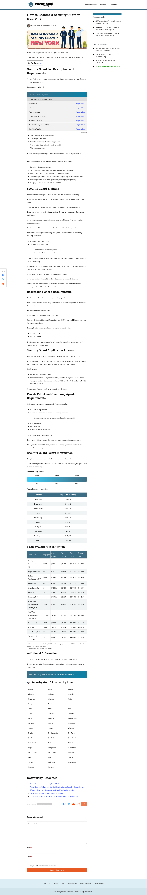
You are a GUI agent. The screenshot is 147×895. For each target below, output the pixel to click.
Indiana (50, 709)
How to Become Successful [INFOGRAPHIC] (104, 55)
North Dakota (32, 743)
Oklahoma (71, 743)
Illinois (30, 709)
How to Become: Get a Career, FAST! (108, 66)
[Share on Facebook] (64, 804)
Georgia (30, 704)
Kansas (30, 713)
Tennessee (71, 752)
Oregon (30, 747)
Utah (49, 757)
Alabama (30, 689)
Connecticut (31, 699)
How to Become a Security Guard (60, 674)
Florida (70, 699)
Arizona (70, 689)
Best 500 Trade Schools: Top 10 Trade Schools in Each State (108, 49)
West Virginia (72, 762)
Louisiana (71, 713)
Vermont (70, 757)
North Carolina (72, 738)
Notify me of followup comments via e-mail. (42, 866)
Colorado (71, 694)
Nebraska (71, 728)
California (51, 694)
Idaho (69, 704)
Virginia (30, 762)
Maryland (51, 718)
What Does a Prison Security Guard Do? (44, 784)
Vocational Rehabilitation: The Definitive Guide (106, 61)
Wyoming (51, 767)
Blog (63, 884)
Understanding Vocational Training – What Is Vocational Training (108, 34)
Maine (30, 718)
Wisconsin (31, 767)
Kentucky (51, 713)
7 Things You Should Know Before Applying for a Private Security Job (55, 796)
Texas (29, 757)
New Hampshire (53, 733)
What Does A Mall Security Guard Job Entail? (47, 793)
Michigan (31, 723)
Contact (55, 884)
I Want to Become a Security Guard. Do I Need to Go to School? (53, 790)
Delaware (51, 699)
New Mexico (32, 738)
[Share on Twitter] (69, 804)
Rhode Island (72, 747)
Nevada (30, 733)
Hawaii (50, 704)
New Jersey (71, 733)
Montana (50, 728)
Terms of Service (85, 884)
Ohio (49, 743)
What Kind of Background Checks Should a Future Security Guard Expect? (57, 787)
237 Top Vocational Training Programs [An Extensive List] (108, 22)
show (40, 63)
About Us (47, 884)
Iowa (69, 709)
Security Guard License (44, 804)
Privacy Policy (72, 884)
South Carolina (32, 752)
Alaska (50, 689)
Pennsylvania (52, 747)
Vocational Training (73, 892)
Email (29, 857)
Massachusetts (72, 718)
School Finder (99, 884)
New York (51, 738)
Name (29, 847)
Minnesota (51, 723)
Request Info (80, 103)
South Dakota (52, 752)
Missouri (30, 728)
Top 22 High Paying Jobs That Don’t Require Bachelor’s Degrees (107, 28)
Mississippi (71, 723)
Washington (51, 762)
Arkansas (31, 694)
